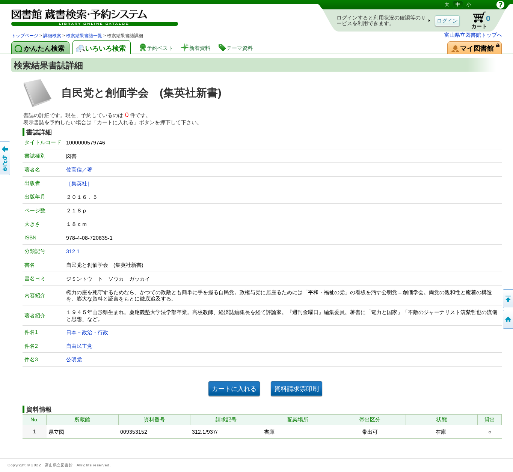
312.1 (73, 251)
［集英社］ (79, 183)
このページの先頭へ (507, 298)
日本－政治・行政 (87, 332)
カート (477, 20)
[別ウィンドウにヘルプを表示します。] (500, 4)
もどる (5, 158)
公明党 (74, 359)
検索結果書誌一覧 (84, 35)
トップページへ (507, 319)
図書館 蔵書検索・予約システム (90, 16)
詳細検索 (52, 35)
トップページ (24, 35)
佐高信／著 (79, 170)
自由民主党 (79, 346)
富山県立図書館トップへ (473, 35)
